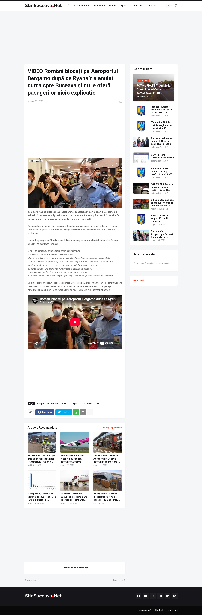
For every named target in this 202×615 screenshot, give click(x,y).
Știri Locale (80, 5)
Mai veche (118, 580)
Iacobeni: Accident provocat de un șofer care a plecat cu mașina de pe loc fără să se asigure (162, 110)
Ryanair (76, 403)
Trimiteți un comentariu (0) (75, 567)
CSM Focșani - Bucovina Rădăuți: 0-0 (162, 156)
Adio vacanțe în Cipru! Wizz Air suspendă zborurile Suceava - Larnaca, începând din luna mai (72, 458)
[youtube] (146, 596)
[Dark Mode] (169, 5)
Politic (112, 5)
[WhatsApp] (76, 412)
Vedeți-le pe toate (111, 427)
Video (98, 403)
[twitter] (167, 596)
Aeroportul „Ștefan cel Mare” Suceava (53, 403)
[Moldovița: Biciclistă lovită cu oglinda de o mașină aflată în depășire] (141, 126)
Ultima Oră (87, 403)
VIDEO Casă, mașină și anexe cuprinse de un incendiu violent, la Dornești (162, 203)
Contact (159, 610)
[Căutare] (175, 5)
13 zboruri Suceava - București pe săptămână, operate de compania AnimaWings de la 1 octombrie (74, 497)
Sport (124, 5)
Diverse (152, 5)
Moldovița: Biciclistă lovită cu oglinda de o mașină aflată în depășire (162, 125)
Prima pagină (144, 610)
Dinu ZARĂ (138, 280)
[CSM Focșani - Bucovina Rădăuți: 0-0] (141, 157)
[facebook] (138, 596)
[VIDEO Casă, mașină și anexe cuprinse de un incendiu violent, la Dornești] (141, 204)
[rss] (175, 596)
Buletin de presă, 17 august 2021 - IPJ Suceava (161, 218)
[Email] (83, 412)
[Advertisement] (101, 37)
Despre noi (172, 610)
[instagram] (160, 596)
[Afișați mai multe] (90, 412)
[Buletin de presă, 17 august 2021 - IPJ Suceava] (141, 219)
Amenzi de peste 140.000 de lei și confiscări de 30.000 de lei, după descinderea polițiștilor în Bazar (161, 171)
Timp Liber (137, 5)
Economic (99, 5)
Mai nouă (31, 580)
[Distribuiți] (119, 101)
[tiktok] (153, 596)
